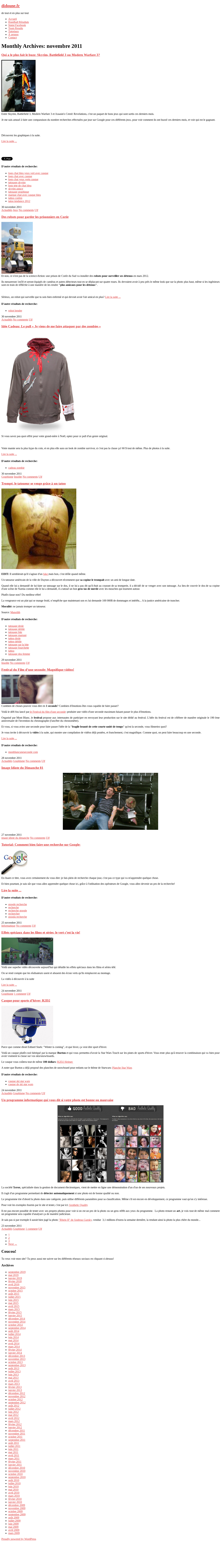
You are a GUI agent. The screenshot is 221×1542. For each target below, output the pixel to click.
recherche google (17, 910)
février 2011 (14, 1461)
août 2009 (13, 1517)
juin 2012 (13, 1411)
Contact (12, 37)
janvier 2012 (15, 1427)
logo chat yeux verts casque (23, 179)
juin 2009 (13, 1523)
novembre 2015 (16, 1287)
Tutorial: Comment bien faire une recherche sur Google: (40, 844)
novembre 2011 (16, 1433)
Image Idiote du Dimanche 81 (22, 768)
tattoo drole (14, 638)
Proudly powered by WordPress (18, 1539)
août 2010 (13, 1480)
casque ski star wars (19, 1081)
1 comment (20, 993)
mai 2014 (13, 1340)
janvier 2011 (15, 1464)
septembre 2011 (16, 1439)
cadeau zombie (16, 467)
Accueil (12, 18)
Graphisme (7, 476)
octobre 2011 (15, 1436)
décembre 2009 (16, 1505)
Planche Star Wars (122, 1067)
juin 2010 (13, 1486)
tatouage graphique (18, 191)
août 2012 (13, 1405)
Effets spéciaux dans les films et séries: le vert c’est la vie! (40, 932)
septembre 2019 (17, 1272)
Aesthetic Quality (78, 1205)
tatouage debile (16, 629)
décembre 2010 (16, 1467)
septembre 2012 (17, 1402)
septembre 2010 (17, 1477)
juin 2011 (13, 1449)
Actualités (6, 210)
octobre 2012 (15, 1399)
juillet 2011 (14, 1446)
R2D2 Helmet (65, 1061)
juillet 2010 (14, 1483)
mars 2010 (14, 1495)
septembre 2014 (17, 1327)
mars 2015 (14, 1309)
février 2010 (15, 1498)
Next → (12, 1244)
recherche (13, 907)
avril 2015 (13, 1306)
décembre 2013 (16, 1355)
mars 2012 (14, 1421)
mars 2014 (14, 1346)
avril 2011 (13, 1455)
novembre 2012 (16, 1396)
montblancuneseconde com (23, 752)
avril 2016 (13, 1284)
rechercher (14, 913)
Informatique (8, 925)
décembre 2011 (16, 1430)
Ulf (36, 210)
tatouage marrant (17, 635)
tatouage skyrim (17, 182)
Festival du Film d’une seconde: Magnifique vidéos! (37, 669)
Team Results (15, 28)
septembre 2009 (17, 1514)
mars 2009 (14, 1533)
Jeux (15, 210)
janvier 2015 (15, 1315)
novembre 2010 (16, 1470)
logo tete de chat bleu (19, 185)
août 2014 (13, 1331)
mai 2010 (13, 1489)
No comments (26, 210)
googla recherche (17, 916)
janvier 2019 (15, 1278)
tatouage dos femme (19, 653)
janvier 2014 (15, 1352)
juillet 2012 (14, 1408)
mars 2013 (14, 1383)
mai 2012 (13, 1415)
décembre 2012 (16, 1393)
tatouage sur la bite (18, 644)
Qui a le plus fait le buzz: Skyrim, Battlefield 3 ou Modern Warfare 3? (50, 55)
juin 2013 (13, 1374)
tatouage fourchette (18, 647)
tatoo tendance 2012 (19, 201)
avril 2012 (13, 1418)
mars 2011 (14, 1458)
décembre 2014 (16, 1318)
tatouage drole (16, 625)
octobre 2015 (15, 1290)
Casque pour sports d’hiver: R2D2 (25, 1000)
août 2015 (13, 1293)
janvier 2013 (15, 1390)
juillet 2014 (14, 1334)
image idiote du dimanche (15, 837)
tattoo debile (15, 641)
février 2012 (15, 1424)
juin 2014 (13, 1337)
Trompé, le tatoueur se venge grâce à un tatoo (33, 483)
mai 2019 (13, 1275)
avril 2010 (13, 1492)
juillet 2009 (14, 1520)
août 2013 (13, 1368)
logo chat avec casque (20, 176)
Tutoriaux (13, 31)
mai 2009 (13, 1526)
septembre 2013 (17, 1365)
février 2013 (15, 1387)
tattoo (11, 650)
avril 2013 (13, 1380)
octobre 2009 (15, 1511)
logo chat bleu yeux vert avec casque (28, 173)
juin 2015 (13, 1299)
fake (46, 573)
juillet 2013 (14, 1371)
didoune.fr (10, 5)
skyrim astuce (15, 188)
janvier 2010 (15, 1502)
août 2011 (13, 1442)
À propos (13, 34)
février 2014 (15, 1349)
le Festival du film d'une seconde (47, 711)
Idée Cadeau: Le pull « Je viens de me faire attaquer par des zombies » (51, 326)
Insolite (18, 476)
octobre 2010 (15, 1474)
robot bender (15, 310)
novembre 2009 (16, 1508)
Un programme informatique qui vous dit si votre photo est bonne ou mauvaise (57, 1100)
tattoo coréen (15, 198)
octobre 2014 (15, 1324)
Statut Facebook (17, 25)
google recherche (17, 904)
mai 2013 (13, 1377)
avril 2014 (13, 1343)
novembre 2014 (16, 1321)
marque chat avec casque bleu (24, 194)
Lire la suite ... (9, 141)
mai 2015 (13, 1303)
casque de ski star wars (20, 1084)
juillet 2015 (14, 1296)
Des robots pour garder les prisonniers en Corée (35, 217)
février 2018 (15, 1281)
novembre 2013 (16, 1359)
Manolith (15, 612)
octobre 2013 (15, 1362)
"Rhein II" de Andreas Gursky (75, 1219)
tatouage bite (15, 632)
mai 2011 (13, 1452)
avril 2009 (13, 1530)
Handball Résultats (18, 22)
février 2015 (15, 1312)
